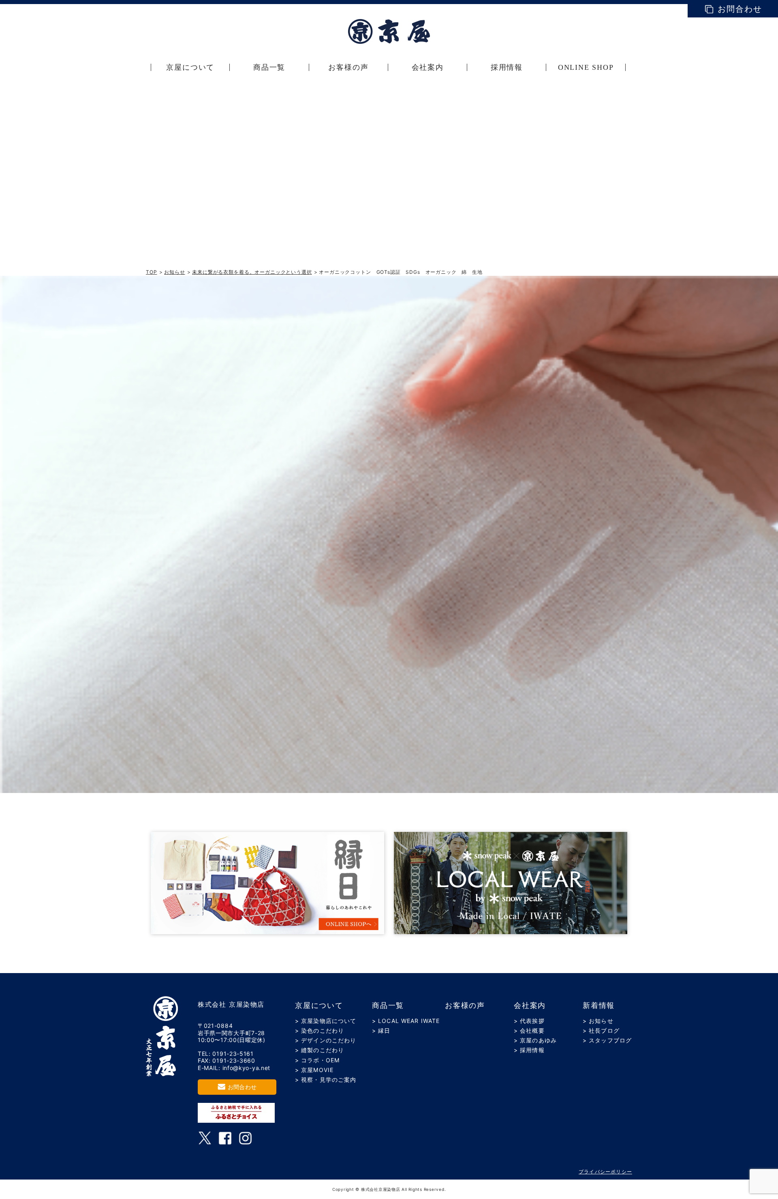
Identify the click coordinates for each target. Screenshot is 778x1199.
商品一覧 (388, 1005)
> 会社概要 (529, 1030)
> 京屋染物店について (325, 1020)
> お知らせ (598, 1020)
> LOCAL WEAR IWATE (406, 1020)
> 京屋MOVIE (314, 1069)
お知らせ (174, 272)
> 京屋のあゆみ (535, 1040)
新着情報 (599, 1005)
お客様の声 (465, 1005)
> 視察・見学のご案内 (325, 1079)
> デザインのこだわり (325, 1040)
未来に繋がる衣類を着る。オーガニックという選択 (252, 272)
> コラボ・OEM (317, 1060)
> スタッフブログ (607, 1040)
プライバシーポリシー (605, 1172)
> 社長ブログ (601, 1030)
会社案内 (530, 1005)
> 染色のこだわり (319, 1030)
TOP (151, 272)
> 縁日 (381, 1030)
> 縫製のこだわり (319, 1049)
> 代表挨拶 (529, 1020)
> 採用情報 (529, 1049)
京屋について (319, 1005)
